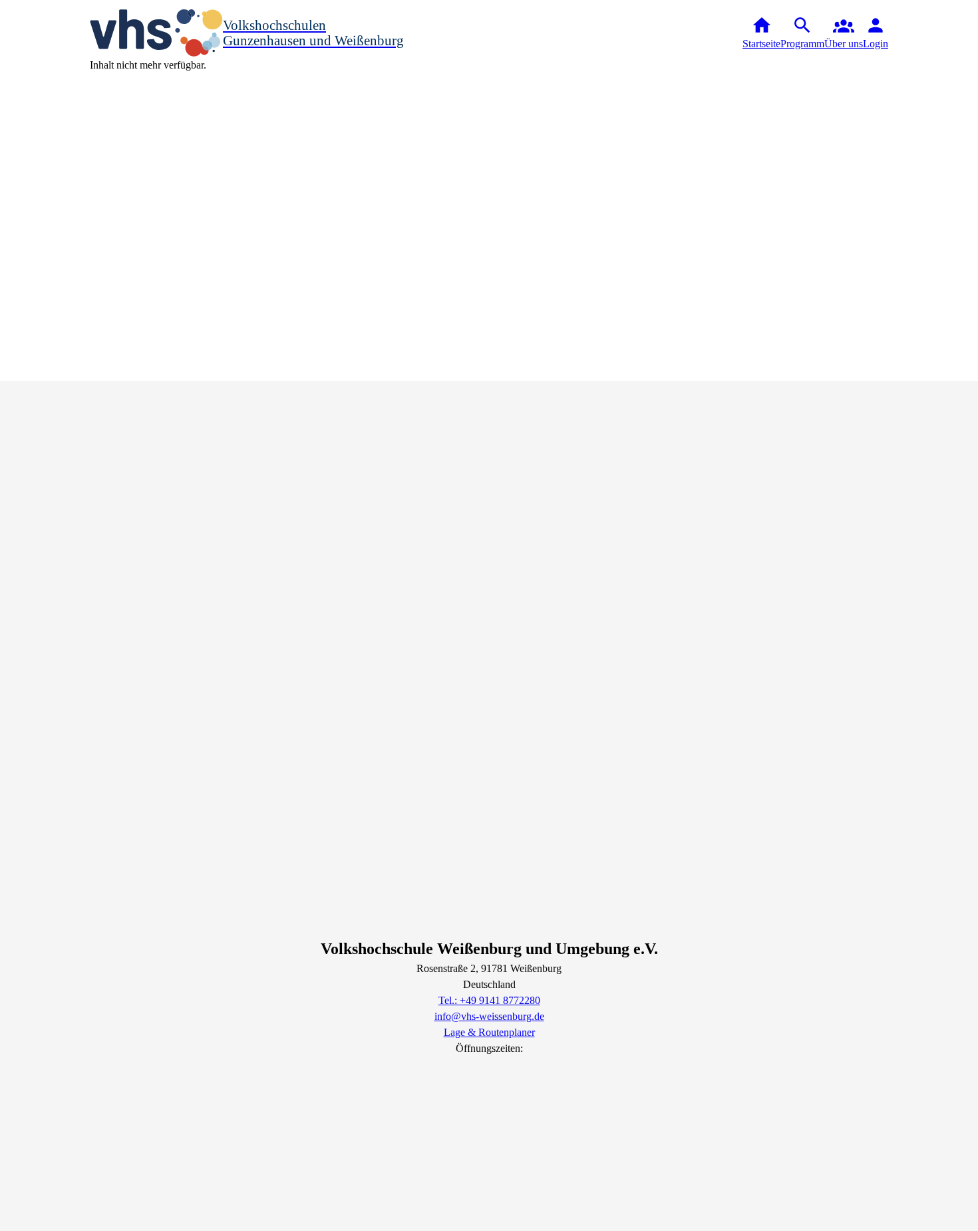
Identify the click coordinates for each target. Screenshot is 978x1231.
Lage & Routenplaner (489, 1032)
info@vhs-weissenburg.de (489, 1016)
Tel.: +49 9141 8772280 (489, 1000)
